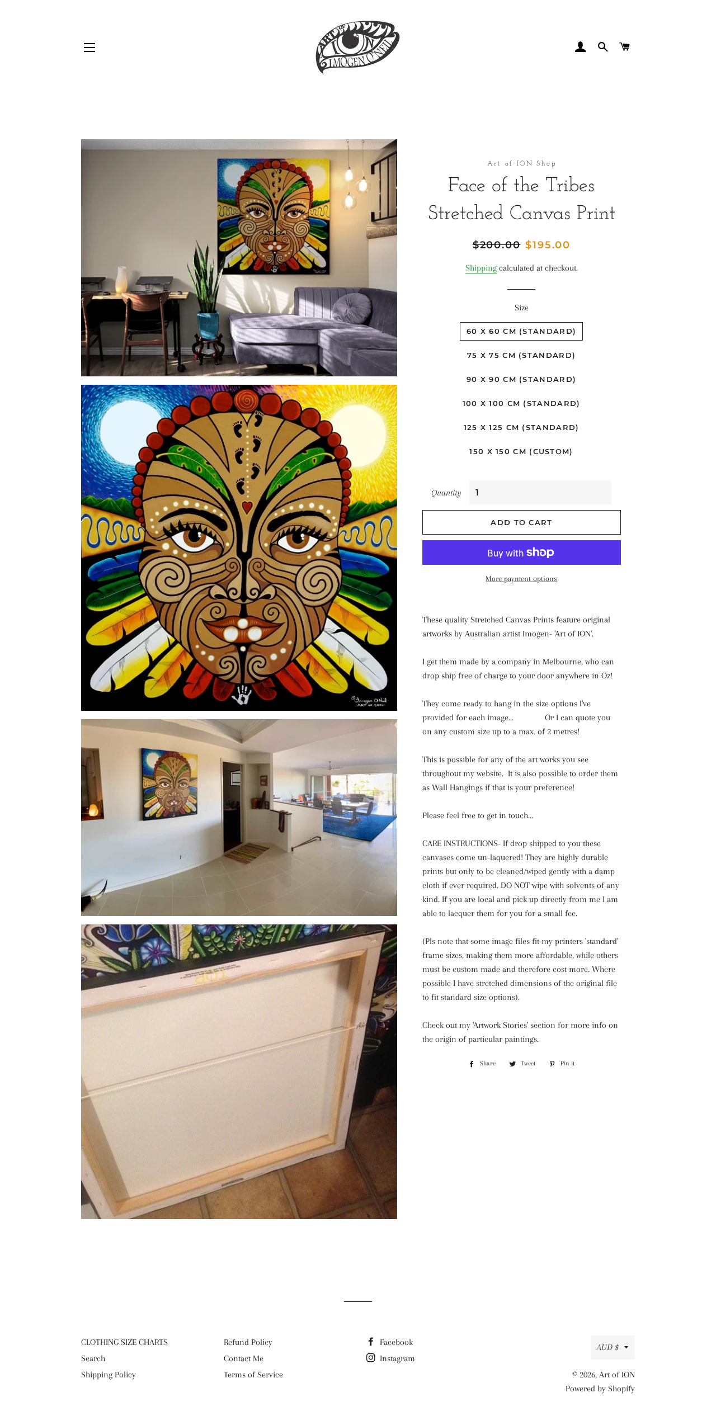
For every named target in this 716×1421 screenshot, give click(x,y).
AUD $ (608, 1347)
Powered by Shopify (600, 1389)
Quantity (446, 493)
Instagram (396, 1358)
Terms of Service (253, 1375)
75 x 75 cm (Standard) (521, 355)
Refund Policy (248, 1342)
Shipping (481, 268)
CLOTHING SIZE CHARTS (124, 1342)
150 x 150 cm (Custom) (521, 451)
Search (93, 1358)
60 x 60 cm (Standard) (521, 331)
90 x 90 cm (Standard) (521, 379)
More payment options (521, 578)
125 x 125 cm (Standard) (522, 427)
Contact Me (243, 1358)
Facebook (395, 1342)
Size (522, 308)
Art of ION (617, 1375)
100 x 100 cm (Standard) (522, 403)
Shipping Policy (108, 1375)
